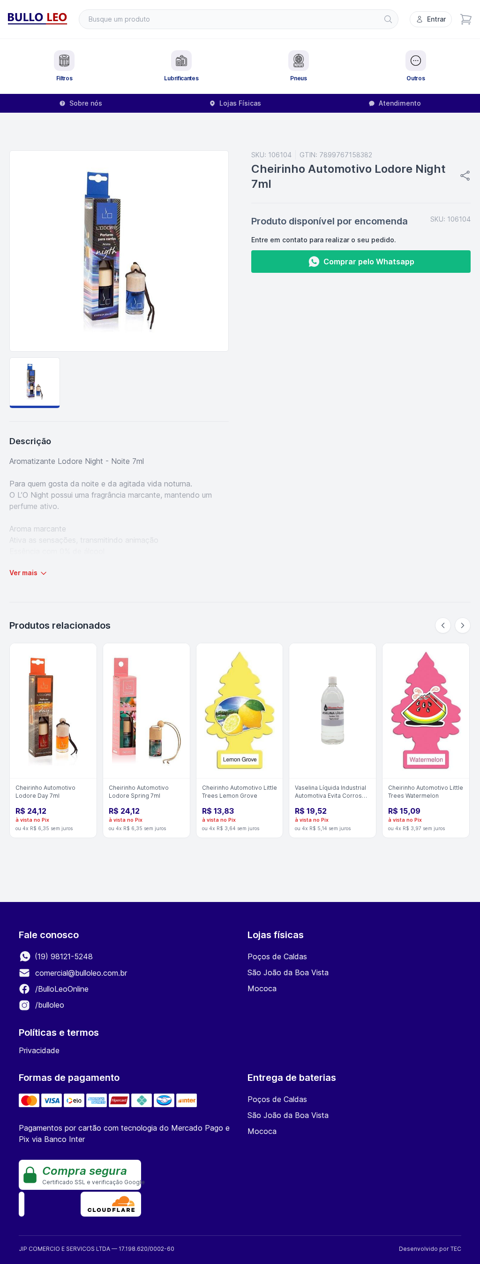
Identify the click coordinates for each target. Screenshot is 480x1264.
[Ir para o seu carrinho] (465, 19)
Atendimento (400, 103)
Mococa (262, 988)
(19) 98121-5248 (62, 956)
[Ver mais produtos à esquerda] (443, 625)
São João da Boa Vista (288, 972)
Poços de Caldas (277, 956)
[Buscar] (388, 19)
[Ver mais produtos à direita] (463, 625)
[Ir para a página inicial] (38, 19)
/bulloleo (48, 1005)
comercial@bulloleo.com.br (81, 973)
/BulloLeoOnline (61, 989)
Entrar (436, 19)
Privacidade (39, 1050)
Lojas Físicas (240, 103)
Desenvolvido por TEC (430, 1248)
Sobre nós (85, 103)
